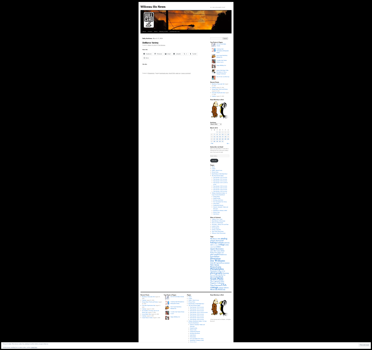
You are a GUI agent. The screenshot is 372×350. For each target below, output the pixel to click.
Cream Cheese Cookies (147, 317)
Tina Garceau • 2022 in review (220, 186)
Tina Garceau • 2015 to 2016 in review (199, 312)
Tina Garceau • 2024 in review (220, 189)
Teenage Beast (216, 196)
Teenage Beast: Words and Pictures (220, 89)
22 (217, 139)
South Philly (172, 73)
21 (214, 139)
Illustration (215, 258)
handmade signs (163, 73)
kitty (223, 263)
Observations (216, 203)
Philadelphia (151, 73)
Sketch (212, 277)
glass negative (215, 254)
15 (217, 136)
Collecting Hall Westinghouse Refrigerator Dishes (223, 50)
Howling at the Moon (218, 200)
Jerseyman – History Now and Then (220, 224)
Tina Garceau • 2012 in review (220, 177)
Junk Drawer (216, 214)
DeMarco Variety (150, 42)
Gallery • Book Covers (217, 170)
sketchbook (219, 277)
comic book (213, 247)
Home (144, 31)
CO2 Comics (215, 245)
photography (216, 272)
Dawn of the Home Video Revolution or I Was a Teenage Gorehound (222, 71)
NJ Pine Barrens (215, 228)
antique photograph (217, 240)
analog (224, 238)
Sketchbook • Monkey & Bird (220, 210)
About (155, 31)
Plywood (212, 275)
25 (225, 139)
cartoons (227, 243)
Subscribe (214, 160)
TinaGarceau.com (175, 31)
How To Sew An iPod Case (223, 76)
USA (223, 285)
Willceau (221, 289)
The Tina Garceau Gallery (218, 175)
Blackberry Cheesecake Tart (218, 84)
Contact (150, 31)
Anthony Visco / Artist (217, 219)
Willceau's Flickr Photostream (218, 233)
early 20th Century (215, 251)
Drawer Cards (216, 212)
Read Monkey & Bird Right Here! (219, 174)
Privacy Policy (215, 172)
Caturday (214, 87)
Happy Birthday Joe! (221, 65)
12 (228, 134)
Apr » (228, 143)
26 (228, 139)
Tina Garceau (161, 45)
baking (213, 242)
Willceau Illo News (153, 6)
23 (220, 139)
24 (222, 139)
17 (222, 136)
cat (211, 244)
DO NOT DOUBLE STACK (177, 296)
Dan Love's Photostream (217, 222)
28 (214, 141)
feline (222, 251)
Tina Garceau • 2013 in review (220, 179)
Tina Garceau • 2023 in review (220, 188)
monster (226, 263)
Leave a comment (186, 73)
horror (212, 256)
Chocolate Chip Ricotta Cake (218, 92)
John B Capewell (216, 263)
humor (216, 256)
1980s (218, 239)
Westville (214, 289)
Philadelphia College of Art (217, 271)
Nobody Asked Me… (217, 229)
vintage (214, 287)
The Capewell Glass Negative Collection (217, 282)
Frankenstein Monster (218, 205)
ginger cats (220, 253)
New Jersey (214, 264)
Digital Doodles (216, 198)
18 (225, 136)
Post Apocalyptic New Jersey (220, 201)
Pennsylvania (215, 266)
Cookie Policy (34, 347)
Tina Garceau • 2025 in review (220, 191)
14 (214, 136)
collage (221, 244)
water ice (178, 73)
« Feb (211, 143)
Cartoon (220, 242)
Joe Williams (217, 260)
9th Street (213, 238)
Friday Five (213, 252)
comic (227, 245)
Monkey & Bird (163, 31)
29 (217, 141)
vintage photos (224, 287)
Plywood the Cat (220, 275)
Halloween (223, 254)
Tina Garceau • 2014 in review (220, 181)
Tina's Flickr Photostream (217, 231)
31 (222, 141)
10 (222, 134)
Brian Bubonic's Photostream (218, 221)
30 (220, 141)
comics (218, 246)
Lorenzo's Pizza (215, 226)
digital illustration (217, 248)
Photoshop (226, 273)
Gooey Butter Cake (146, 314)
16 (220, 136)
